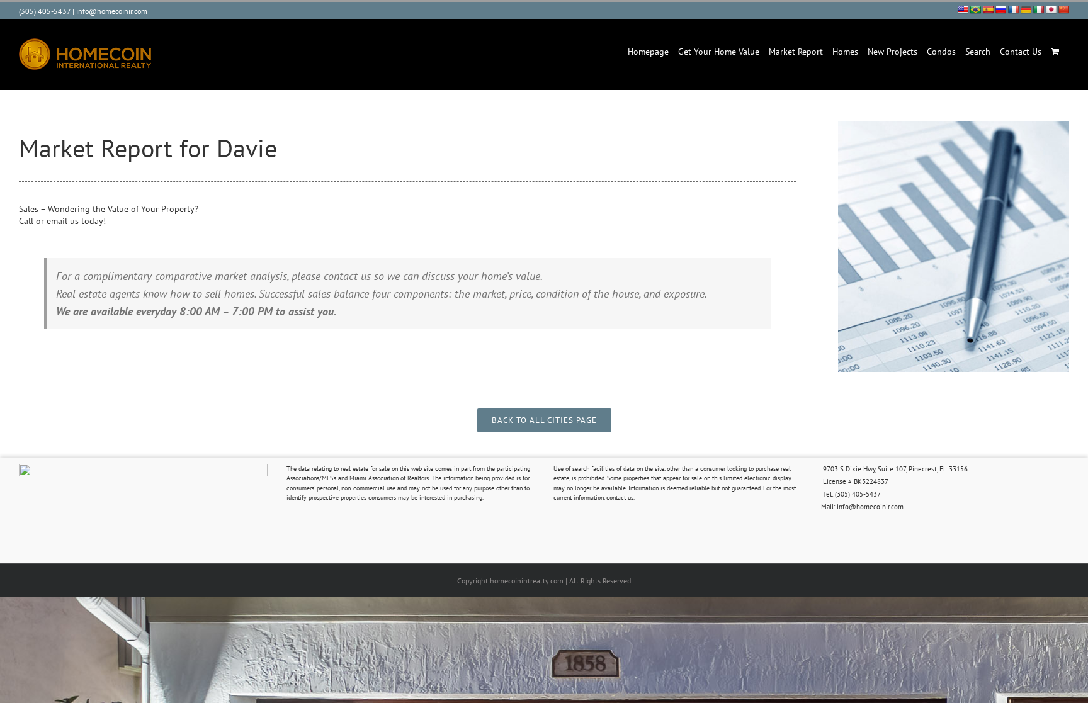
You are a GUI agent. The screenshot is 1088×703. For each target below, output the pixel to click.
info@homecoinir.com (111, 11)
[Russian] (1000, 9)
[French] (1013, 9)
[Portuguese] (975, 9)
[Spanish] (988, 9)
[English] (962, 9)
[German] (1025, 9)
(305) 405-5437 (45, 11)
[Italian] (1038, 9)
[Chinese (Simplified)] (1063, 9)
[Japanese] (1051, 9)
